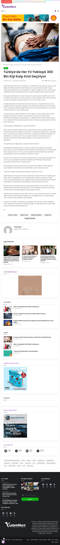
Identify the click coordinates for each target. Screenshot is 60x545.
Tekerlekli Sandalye (51, 463)
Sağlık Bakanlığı (30, 218)
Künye (27, 539)
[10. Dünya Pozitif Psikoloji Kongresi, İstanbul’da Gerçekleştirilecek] (30, 250)
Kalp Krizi (48, 215)
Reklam (49, 539)
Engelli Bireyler (41, 460)
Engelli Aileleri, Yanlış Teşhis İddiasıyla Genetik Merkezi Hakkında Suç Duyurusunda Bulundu (11, 260)
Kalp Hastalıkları (37, 215)
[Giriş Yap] (55, 11)
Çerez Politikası (43, 539)
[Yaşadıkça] (8, 6)
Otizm (34, 463)
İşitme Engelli (30, 465)
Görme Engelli (15, 463)
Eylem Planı (24, 215)
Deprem (29, 460)
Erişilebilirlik (7, 463)
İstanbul (19, 465)
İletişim (56, 539)
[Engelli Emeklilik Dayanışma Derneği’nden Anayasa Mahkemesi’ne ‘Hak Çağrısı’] (8, 323)
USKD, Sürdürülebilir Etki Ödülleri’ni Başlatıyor (26, 306)
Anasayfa (7, 64)
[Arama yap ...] (58, 11)
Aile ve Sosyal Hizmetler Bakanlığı (11, 460)
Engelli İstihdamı (50, 460)
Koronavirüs (27, 463)
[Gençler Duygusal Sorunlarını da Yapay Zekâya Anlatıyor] (8, 316)
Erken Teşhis (13, 215)
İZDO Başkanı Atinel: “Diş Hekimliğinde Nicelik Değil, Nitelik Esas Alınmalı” (30, 1)
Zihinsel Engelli (12, 465)
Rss (53, 539)
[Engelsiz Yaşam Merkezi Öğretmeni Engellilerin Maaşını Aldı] (30, 484)
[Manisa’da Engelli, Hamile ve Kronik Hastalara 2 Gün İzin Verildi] (24, 483)
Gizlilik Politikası (34, 539)
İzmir (24, 465)
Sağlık (11, 64)
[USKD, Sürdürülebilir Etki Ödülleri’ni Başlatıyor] (8, 309)
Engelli (34, 460)
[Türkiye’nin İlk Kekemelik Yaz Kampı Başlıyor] (8, 353)
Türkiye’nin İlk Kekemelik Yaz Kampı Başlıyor (25, 351)
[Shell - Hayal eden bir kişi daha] (30, 17)
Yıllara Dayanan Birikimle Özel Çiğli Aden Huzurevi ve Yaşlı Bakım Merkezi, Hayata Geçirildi (48, 258)
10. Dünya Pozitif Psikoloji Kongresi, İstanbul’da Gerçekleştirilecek (29, 257)
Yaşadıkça (18, 227)
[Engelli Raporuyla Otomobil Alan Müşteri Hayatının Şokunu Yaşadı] (36, 483)
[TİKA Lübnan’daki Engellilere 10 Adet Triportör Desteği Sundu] (30, 489)
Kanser (21, 463)
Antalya (23, 460)
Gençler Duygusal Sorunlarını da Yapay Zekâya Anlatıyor (29, 313)
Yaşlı (5, 465)
